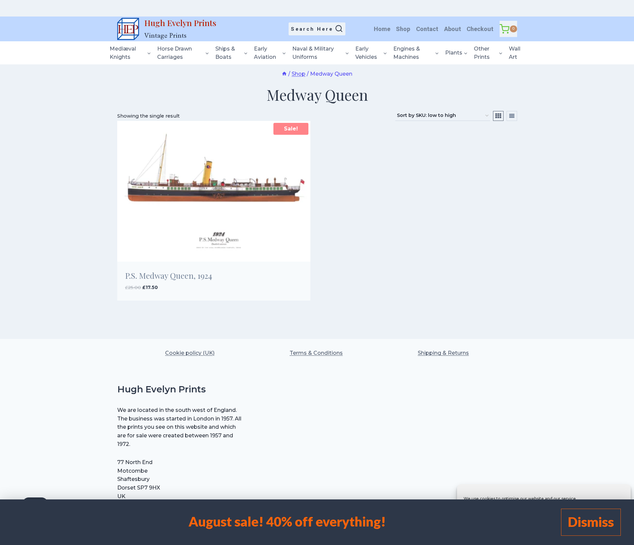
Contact (427, 28)
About (452, 28)
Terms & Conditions (316, 353)
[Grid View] (498, 116)
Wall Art (514, 53)
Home (382, 28)
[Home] (284, 74)
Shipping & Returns (443, 353)
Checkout (480, 28)
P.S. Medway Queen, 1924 (168, 275)
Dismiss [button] (591, 522)
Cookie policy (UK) (190, 353)
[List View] (512, 116)
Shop (403, 28)
